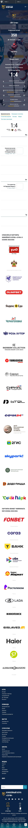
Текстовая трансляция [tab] (6, 119)
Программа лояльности (7, 730)
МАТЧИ (4, 719)
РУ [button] (25, 6)
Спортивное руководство (7, 714)
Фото (3, 765)
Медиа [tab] (20, 116)
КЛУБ (4, 689)
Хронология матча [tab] (5, 114)
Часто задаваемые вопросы (8, 753)
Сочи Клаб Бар (5, 742)
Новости (4, 764)
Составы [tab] (15, 116)
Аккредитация (5, 771)
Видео (3, 767)
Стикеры (4, 736)
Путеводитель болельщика (8, 738)
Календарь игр (5, 721)
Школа (3, 749)
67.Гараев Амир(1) (11, 188)
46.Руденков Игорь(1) (9, 186)
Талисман (4, 712)
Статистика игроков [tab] (6, 116)
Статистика (4, 723)
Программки (4, 769)
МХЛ (3, 778)
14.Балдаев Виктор (10, 152)
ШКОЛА (4, 747)
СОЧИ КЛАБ (6, 728)
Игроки (3, 708)
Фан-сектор (4, 734)
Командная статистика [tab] (17, 114)
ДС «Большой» (5, 697)
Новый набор (5, 754)
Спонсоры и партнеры (7, 693)
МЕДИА (4, 762)
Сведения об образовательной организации (11, 756)
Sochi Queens (5, 732)
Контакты (4, 699)
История (4, 691)
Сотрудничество (5, 695)
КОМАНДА (5, 704)
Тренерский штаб (6, 706)
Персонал (4, 710)
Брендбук (4, 773)
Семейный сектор (6, 740)
